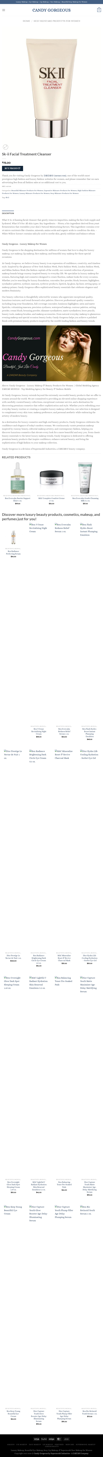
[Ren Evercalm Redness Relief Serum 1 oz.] (64, 623)
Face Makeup (35, 1444)
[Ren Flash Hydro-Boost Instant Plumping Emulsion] (89, 623)
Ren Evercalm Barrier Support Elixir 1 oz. (17, 499)
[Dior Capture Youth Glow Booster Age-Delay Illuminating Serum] (38, 1305)
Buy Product (13, 168)
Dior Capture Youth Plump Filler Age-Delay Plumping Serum (64, 1415)
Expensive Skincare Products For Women (60, 190)
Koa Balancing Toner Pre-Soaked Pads (64, 1184)
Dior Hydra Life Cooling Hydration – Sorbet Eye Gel (89, 958)
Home (26, 20)
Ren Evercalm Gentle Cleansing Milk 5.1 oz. (85, 499)
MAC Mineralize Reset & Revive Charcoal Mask (64, 958)
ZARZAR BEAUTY (52, 1446)
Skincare (70, 1444)
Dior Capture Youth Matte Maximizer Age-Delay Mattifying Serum (90, 1187)
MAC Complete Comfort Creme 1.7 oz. (51, 499)
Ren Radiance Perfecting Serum (13, 552)
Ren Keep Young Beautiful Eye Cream (13, 1413)
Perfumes (59, 1444)
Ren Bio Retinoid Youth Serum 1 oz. (89, 1412)
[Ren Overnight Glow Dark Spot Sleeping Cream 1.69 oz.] (13, 1076)
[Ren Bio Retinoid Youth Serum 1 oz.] (89, 1305)
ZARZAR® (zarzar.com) (55, 175)
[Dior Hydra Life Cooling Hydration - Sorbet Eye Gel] (89, 850)
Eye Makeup (21, 1444)
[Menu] (3, 10)
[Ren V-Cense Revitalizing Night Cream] (38, 623)
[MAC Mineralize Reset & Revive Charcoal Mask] (64, 850)
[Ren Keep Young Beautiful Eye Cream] (13, 1305)
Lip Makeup (48, 1444)
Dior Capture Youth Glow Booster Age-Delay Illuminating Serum (39, 1416)
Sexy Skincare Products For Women (57, 20)
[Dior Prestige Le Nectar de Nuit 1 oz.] (13, 850)
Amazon (11, 1444)
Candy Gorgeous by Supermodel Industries (52, 1453)
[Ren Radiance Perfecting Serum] (13, 534)
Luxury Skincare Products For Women (34, 193)
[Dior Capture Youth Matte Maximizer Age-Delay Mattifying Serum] (89, 1076)
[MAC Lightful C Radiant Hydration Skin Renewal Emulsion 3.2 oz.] (38, 1076)
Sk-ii (7, 197)
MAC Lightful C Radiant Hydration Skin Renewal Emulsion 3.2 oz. (39, 1186)
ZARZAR (76, 1453)
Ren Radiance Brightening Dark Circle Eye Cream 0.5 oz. (39, 959)
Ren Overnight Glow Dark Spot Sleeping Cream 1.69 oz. (13, 1186)
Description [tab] (8, 213)
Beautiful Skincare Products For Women (27, 190)
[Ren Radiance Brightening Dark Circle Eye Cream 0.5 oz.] (38, 850)
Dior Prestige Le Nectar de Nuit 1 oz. (13, 956)
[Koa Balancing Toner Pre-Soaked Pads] (64, 1076)
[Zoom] (5, 147)
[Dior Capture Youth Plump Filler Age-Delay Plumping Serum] (64, 1305)
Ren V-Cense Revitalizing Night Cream (38, 731)
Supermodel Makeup (85, 1444)
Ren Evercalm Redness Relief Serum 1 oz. (64, 731)
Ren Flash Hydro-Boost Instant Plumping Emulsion (89, 732)
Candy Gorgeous (51, 10)
